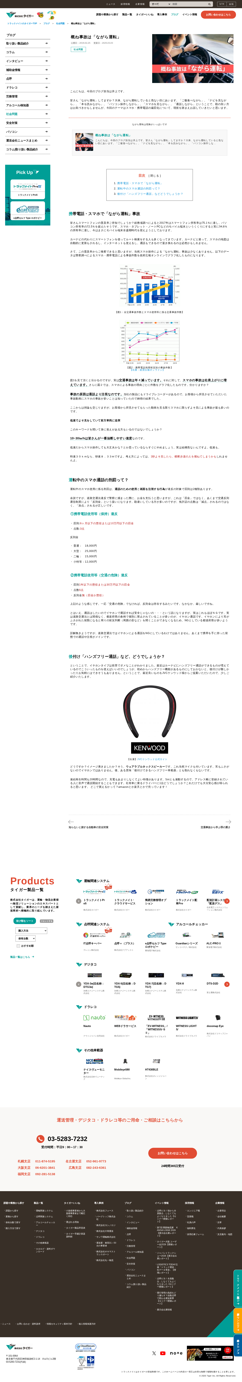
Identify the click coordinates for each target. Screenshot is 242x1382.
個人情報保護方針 (87, 1324)
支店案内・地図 (224, 1234)
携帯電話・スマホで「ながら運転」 (140, 183)
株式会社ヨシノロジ (106, 1225)
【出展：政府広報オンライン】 (147, 370)
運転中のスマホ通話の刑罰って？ (138, 188)
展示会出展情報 (164, 1309)
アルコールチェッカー (192, 924)
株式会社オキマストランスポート (106, 1252)
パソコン (12, 131)
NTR (222, 4)
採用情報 (125, 4)
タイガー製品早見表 (75, 1228)
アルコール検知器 (17, 105)
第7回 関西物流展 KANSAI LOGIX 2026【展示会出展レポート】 (167, 1231)
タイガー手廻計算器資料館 (75, 1235)
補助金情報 (13, 69)
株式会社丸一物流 (104, 1260)
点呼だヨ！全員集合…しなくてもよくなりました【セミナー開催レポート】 (166, 1282)
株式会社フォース (104, 1210)
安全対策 (12, 122)
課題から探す (12, 1210)
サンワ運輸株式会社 (106, 1237)
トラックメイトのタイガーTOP (22, 23)
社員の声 (191, 1222)
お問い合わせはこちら (218, 14)
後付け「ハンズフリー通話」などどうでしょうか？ (150, 193)
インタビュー (14, 61)
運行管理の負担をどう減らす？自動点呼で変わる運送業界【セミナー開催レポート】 (166, 1298)
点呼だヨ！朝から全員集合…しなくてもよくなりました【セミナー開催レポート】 (166, 1216)
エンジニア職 (193, 1210)
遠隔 (231, 4)
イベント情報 (189, 14)
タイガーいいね (144, 14)
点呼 (9, 78)
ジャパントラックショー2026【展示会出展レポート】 (167, 1256)
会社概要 (221, 1216)
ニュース (111, 4)
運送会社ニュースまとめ (21, 140)
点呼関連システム (96, 924)
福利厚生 (191, 1228)
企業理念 (221, 1210)
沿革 (219, 1222)
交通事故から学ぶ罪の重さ (215, 827)
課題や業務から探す (107, 14)
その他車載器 (93, 1050)
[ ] (155, 175)
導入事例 (162, 14)
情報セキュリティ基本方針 (59, 1324)
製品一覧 (127, 14)
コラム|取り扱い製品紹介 (22, 149)
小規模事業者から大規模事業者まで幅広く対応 (75, 1213)
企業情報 (140, 4)
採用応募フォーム (195, 1234)
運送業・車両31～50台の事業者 (106, 1244)
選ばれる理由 (72, 1222)
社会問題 (60, 23)
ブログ (174, 14)
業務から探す (12, 1216)
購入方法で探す (13, 1228)
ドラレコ (12, 87)
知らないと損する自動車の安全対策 (88, 827)
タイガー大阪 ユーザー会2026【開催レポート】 (167, 1244)
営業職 (190, 1216)
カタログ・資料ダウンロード (45, 1250)
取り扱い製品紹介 (17, 43)
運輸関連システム (96, 881)
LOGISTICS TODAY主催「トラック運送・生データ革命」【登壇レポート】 (167, 1268)
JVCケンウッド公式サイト (152, 759)
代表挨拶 (221, 1228)
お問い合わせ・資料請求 (28, 1324)
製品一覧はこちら (20, 957)
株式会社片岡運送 (104, 1231)
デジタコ (90, 964)
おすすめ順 (27, 945)
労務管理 (12, 96)
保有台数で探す (13, 1222)
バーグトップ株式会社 (106, 1217)
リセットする (46, 921)
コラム (10, 52)
